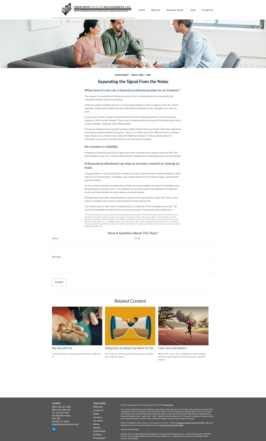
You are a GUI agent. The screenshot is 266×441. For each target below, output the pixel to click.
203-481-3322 (64, 406)
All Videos (97, 434)
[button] (142, 10)
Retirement (98, 406)
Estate (96, 413)
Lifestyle (96, 427)
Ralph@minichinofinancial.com (65, 424)
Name (55, 238)
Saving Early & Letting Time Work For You (129, 348)
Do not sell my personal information (171, 425)
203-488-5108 (64, 409)
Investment (98, 410)
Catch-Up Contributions (172, 348)
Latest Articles (99, 431)
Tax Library (98, 420)
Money (96, 424)
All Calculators (99, 438)
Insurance (97, 417)
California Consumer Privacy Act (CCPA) (190, 423)
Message (56, 256)
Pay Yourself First (62, 348)
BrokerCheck (168, 405)
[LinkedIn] (54, 429)
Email (137, 238)
